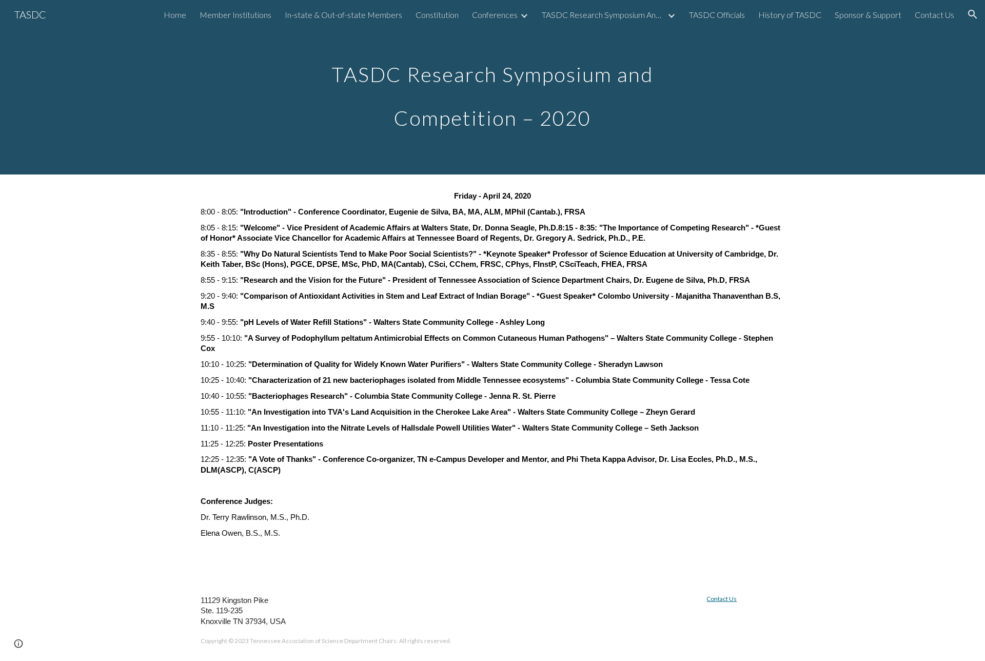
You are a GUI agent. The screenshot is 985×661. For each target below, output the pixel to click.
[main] (492, 87)
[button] (972, 14)
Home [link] (175, 15)
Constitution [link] (437, 15)
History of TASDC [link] (789, 15)
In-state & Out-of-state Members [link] (343, 15)
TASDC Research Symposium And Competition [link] (603, 15)
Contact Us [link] (934, 15)
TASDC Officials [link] (717, 15)
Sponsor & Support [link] (868, 15)
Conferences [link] (495, 15)
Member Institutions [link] (235, 15)
